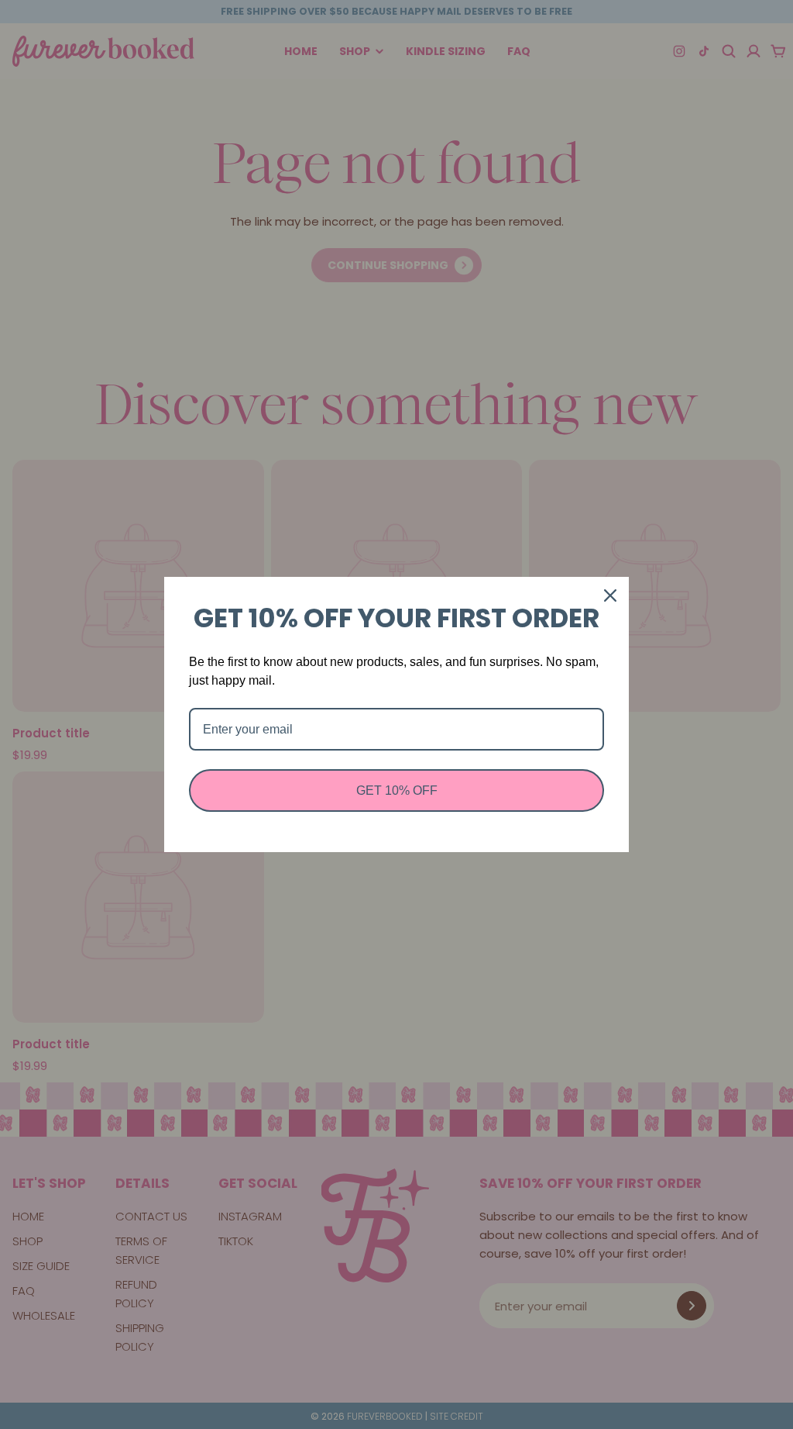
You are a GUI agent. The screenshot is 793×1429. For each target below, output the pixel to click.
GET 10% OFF (397, 790)
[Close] (610, 595)
